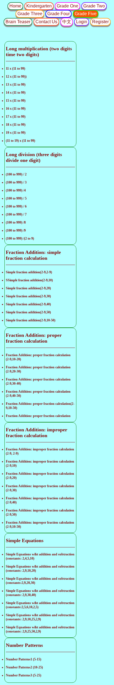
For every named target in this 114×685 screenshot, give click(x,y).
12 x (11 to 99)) (16, 76)
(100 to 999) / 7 (16, 214)
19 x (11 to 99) (15, 133)
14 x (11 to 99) (15, 93)
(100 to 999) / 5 (16, 198)
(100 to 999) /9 (16, 230)
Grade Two (94, 6)
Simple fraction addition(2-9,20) (28, 288)
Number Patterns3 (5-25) (23, 675)
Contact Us (46, 21)
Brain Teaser (18, 21)
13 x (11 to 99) (15, 84)
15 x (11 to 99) (15, 101)
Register (100, 21)
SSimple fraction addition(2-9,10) (29, 280)
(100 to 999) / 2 (16, 174)
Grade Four (58, 13)
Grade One (67, 6)
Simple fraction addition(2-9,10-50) (30, 320)
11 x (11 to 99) (15, 68)
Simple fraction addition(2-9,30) (28, 296)
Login (81, 21)
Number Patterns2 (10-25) (24, 667)
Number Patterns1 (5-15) (23, 659)
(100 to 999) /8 (16, 222)
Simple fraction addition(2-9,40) (28, 304)
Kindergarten (39, 6)
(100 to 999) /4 (16, 190)
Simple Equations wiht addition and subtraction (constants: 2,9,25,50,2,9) (40, 629)
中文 (66, 21)
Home (15, 6)
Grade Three (29, 13)
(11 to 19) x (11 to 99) (20, 141)
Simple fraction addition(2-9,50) (28, 312)
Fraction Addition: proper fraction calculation (38, 416)
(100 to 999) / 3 (16, 182)
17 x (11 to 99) (15, 117)
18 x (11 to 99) (15, 125)
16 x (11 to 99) (15, 109)
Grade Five (86, 13)
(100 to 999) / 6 (16, 206)
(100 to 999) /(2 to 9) (20, 238)
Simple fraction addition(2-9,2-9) (29, 272)
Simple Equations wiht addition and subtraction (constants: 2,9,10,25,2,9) (40, 617)
